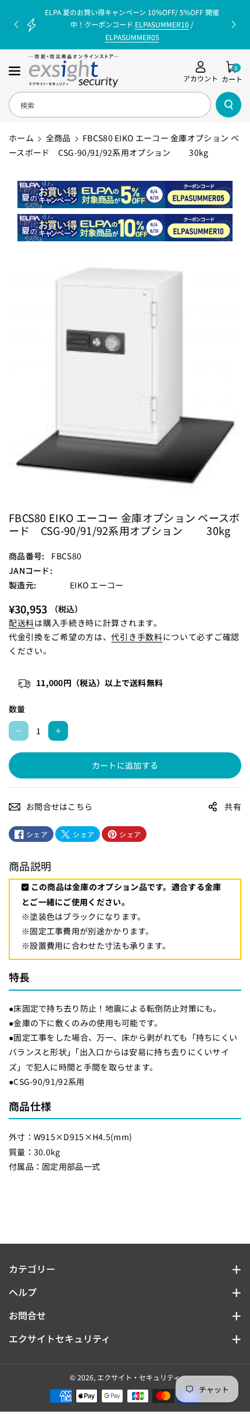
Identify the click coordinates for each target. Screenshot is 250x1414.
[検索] (228, 104)
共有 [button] (232, 806)
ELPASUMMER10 (162, 24)
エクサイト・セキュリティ (138, 1377)
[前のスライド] (16, 24)
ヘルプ (23, 1292)
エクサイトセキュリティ (59, 1338)
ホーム (21, 138)
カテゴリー (32, 1269)
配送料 (21, 623)
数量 (17, 709)
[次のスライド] (233, 24)
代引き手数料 (136, 636)
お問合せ (27, 1315)
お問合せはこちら (59, 806)
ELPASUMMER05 (132, 37)
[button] (16, 71)
